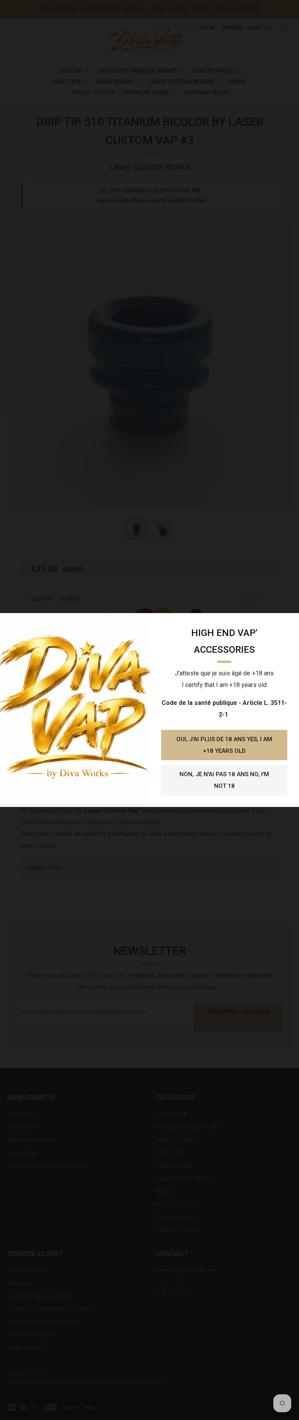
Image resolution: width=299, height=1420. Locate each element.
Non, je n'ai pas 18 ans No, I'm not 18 (224, 780)
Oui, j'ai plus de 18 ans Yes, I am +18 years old (224, 745)
